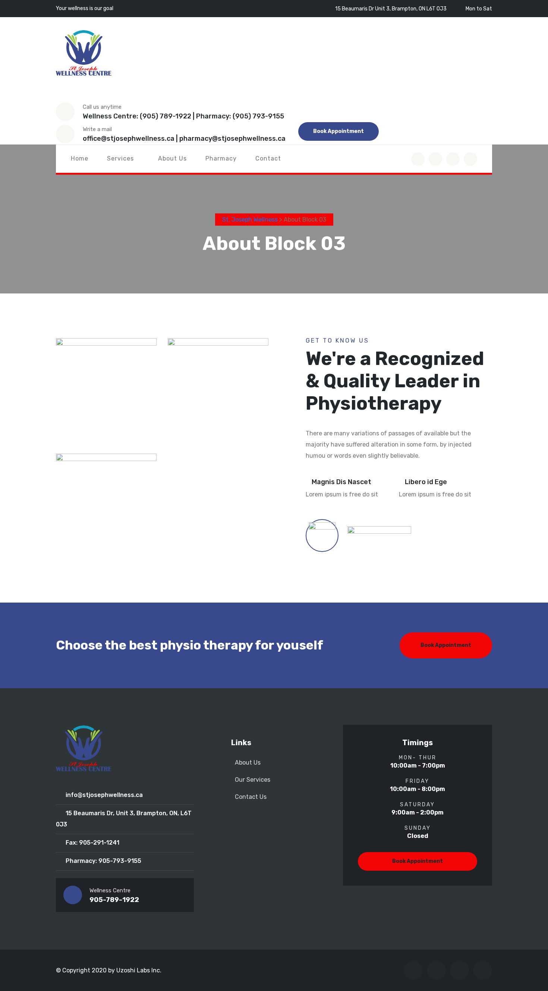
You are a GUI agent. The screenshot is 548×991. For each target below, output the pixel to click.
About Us (172, 158)
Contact (268, 158)
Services (120, 158)
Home (79, 158)
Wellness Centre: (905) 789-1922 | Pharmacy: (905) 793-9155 (183, 116)
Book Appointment (338, 131)
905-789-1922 (114, 900)
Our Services (252, 779)
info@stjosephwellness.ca (104, 794)
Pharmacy (221, 158)
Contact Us (251, 796)
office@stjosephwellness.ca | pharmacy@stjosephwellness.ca (184, 138)
